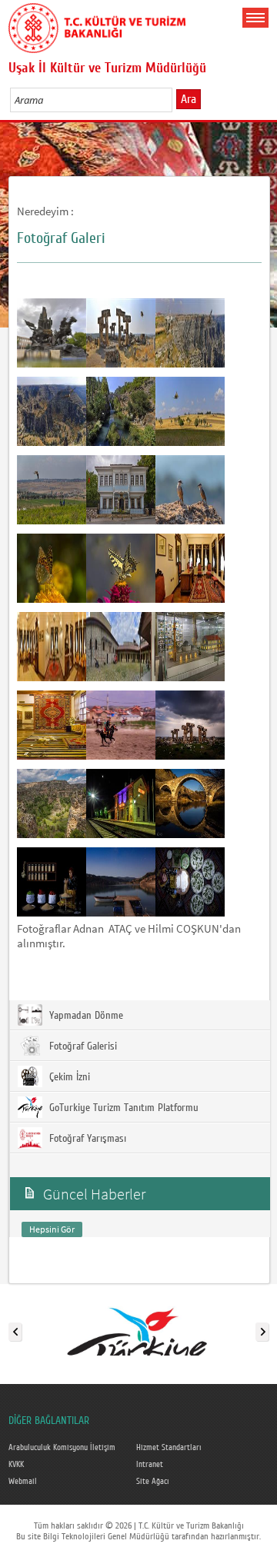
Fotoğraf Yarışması (86, 1139)
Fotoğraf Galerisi (81, 1046)
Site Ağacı (152, 1481)
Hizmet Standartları (169, 1447)
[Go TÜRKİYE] (137, 1329)
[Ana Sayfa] (96, 25)
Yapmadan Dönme (84, 1016)
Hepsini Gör (52, 1229)
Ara (188, 99)
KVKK (16, 1464)
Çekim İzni (68, 1077)
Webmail (22, 1481)
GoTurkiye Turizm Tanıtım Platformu (122, 1108)
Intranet (149, 1464)
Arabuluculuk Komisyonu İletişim (61, 1447)
